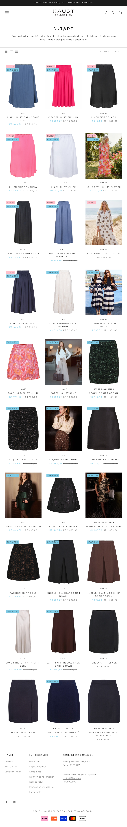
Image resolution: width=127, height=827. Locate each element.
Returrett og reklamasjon (41, 776)
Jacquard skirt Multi (23, 393)
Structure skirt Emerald (23, 526)
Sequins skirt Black (23, 460)
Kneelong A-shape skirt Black (63, 594)
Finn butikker (11, 766)
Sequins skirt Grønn (103, 393)
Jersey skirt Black (104, 663)
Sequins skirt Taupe (63, 460)
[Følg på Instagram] (14, 802)
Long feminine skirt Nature (63, 325)
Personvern (34, 761)
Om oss (9, 761)
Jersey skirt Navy (23, 732)
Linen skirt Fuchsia (23, 187)
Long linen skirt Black (23, 253)
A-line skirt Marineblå (63, 732)
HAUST (23, 113)
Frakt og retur (36, 781)
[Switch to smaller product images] (11, 52)
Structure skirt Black (104, 460)
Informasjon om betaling (41, 787)
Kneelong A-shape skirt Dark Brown (104, 594)
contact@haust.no (72, 778)
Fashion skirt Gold (23, 593)
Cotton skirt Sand (63, 393)
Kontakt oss (35, 771)
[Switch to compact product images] (16, 52)
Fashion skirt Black (63, 526)
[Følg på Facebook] (6, 802)
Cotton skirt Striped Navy (104, 325)
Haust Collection (104, 389)
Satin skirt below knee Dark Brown (63, 664)
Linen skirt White (63, 187)
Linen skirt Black (103, 117)
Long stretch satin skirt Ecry (23, 664)
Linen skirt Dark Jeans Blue (23, 118)
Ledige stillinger (13, 771)
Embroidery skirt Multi (103, 253)
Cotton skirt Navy (23, 323)
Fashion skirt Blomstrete (104, 526)
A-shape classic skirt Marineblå (104, 734)
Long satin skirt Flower (104, 187)
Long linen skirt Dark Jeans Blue (63, 255)
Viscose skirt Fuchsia (63, 117)
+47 (64, 781)
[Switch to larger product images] (6, 52)
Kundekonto (35, 792)
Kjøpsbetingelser (37, 766)
